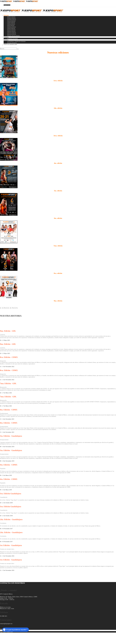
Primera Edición (11, 18)
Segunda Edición (11, 19)
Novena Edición (11, 29)
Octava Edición (11, 28)
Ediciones (6, 15)
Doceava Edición (11, 34)
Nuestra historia (11, 16)
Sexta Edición (10, 25)
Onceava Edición (11, 32)
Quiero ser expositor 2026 (10, 44)
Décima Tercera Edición (13, 35)
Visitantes (6, 37)
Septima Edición (11, 27)
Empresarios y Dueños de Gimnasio (16, 41)
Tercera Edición (11, 21)
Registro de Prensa (12, 42)
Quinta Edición (11, 24)
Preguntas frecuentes (12, 38)
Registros (6, 40)
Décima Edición (11, 31)
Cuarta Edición (11, 22)
